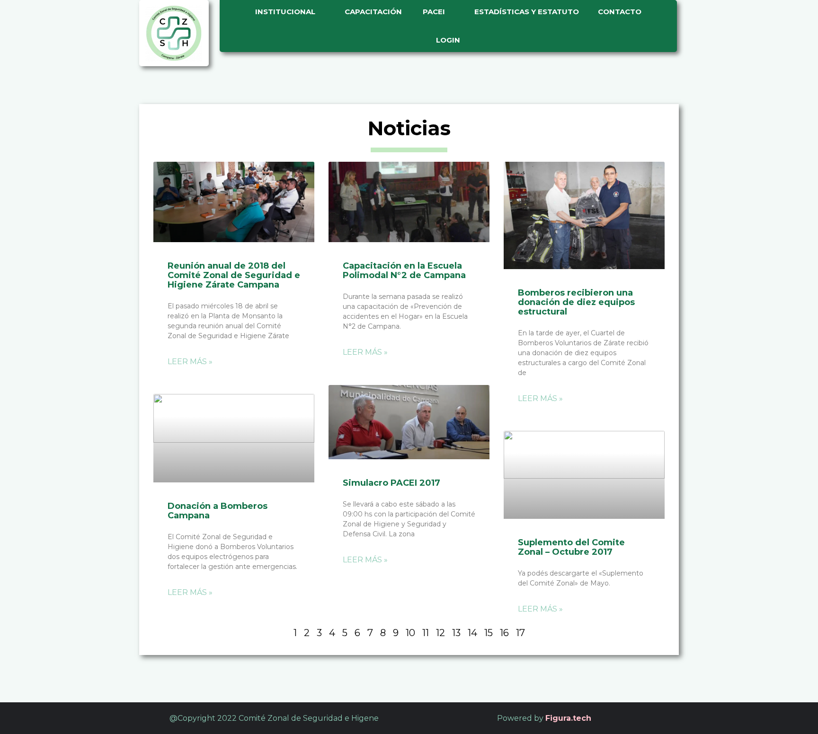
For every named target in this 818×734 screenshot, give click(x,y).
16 (504, 632)
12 (440, 632)
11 (425, 632)
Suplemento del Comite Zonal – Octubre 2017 (571, 547)
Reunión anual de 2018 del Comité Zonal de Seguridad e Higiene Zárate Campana (234, 275)
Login (448, 39)
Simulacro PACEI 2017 (391, 483)
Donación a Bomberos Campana (217, 511)
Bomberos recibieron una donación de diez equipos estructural (576, 302)
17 (520, 632)
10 (410, 632)
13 (456, 632)
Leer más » (190, 361)
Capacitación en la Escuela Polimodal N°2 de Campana (404, 270)
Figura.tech (568, 718)
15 (488, 632)
